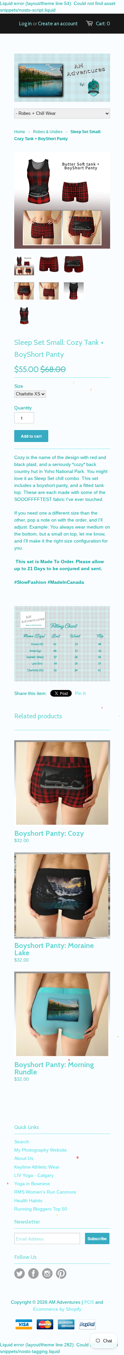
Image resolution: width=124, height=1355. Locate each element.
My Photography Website (40, 1150)
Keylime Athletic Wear (37, 1167)
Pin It (80, 693)
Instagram (47, 1273)
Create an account (58, 24)
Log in (25, 24)
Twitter (19, 1273)
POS (89, 1302)
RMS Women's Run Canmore (45, 1192)
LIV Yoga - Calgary (34, 1175)
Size (18, 386)
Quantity (23, 407)
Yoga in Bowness (32, 1183)
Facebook (33, 1273)
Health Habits (28, 1200)
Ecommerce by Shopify (57, 1309)
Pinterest (61, 1273)
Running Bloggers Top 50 (40, 1209)
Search (21, 1141)
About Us (23, 1158)
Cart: (103, 24)
